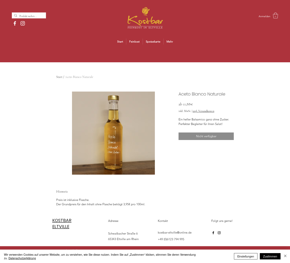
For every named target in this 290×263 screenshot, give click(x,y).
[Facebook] (15, 23)
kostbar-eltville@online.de (175, 232)
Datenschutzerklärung (22, 258)
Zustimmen (270, 256)
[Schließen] (285, 256)
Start (59, 77)
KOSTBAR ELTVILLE (61, 223)
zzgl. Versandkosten (203, 111)
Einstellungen (245, 256)
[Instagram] (23, 23)
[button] (275, 15)
